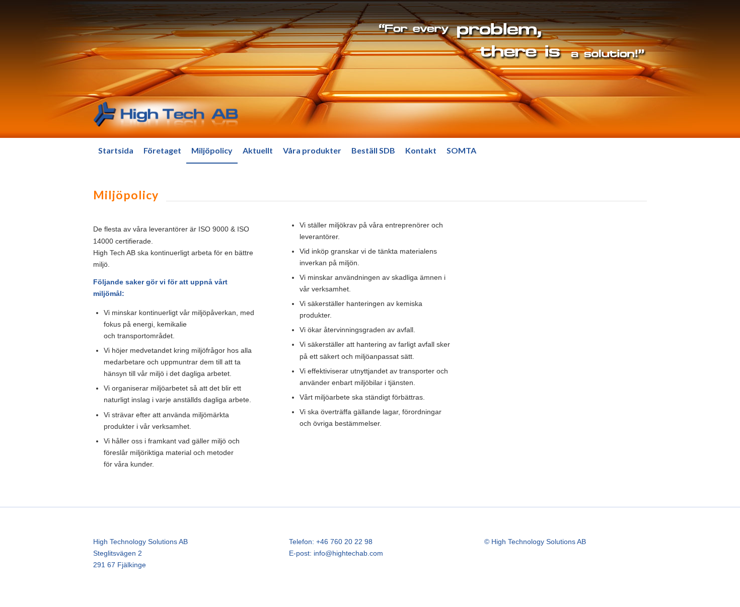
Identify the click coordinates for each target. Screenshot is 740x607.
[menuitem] (115, 150)
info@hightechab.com (348, 553)
